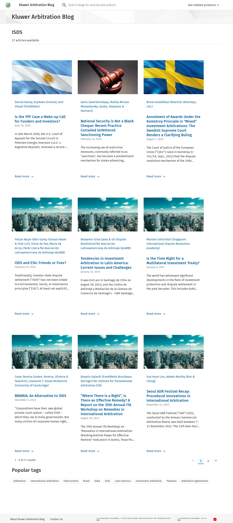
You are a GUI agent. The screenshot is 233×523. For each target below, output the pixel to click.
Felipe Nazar (23, 239)
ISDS (107, 481)
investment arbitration (149, 481)
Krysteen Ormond (45, 102)
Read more (22, 176)
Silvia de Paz (39, 243)
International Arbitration (45, 481)
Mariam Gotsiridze (159, 239)
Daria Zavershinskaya (95, 102)
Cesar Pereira (23, 376)
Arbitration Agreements (194, 481)
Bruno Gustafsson (158, 102)
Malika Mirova (119, 102)
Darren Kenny (23, 102)
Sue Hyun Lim (156, 376)
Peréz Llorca (31, 248)
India (97, 481)
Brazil (86, 481)
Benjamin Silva (90, 239)
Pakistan (172, 481)
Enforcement (71, 481)
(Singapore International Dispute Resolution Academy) (168, 244)
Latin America (123, 481)
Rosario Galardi (91, 376)
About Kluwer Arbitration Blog (27, 519)
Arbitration (19, 481)
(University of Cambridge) (32, 385)
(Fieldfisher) (32, 106)
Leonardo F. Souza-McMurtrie (48, 381)
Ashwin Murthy (175, 376)
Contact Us (56, 519)
